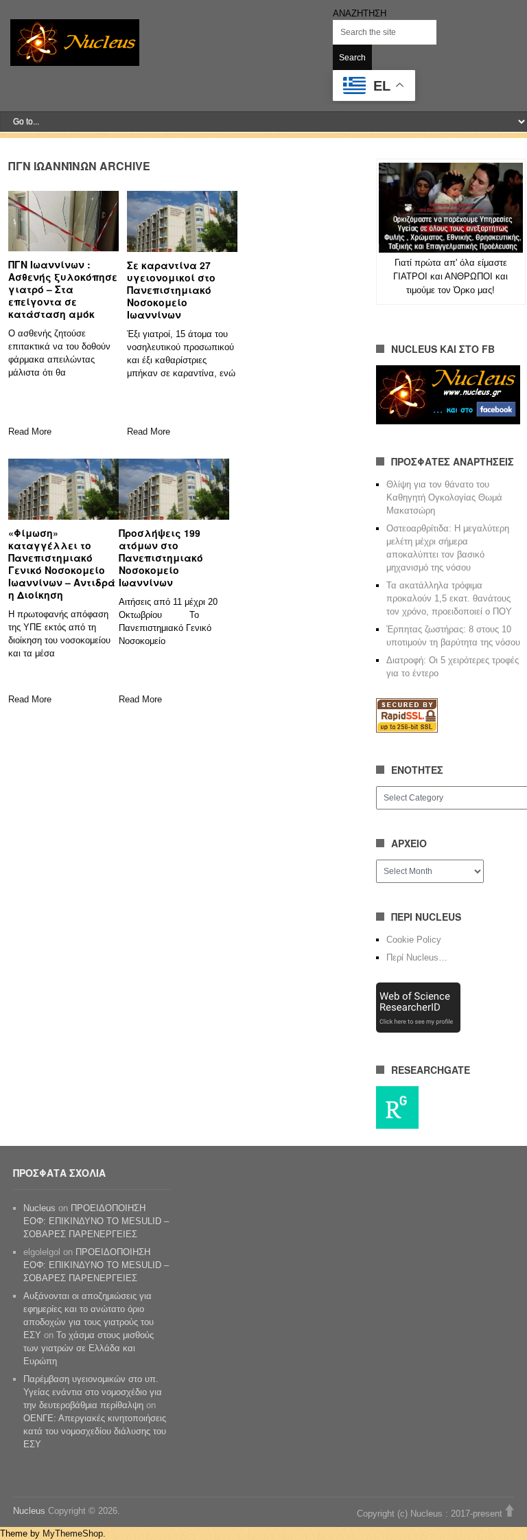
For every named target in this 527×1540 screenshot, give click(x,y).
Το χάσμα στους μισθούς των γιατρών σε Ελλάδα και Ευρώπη (88, 1348)
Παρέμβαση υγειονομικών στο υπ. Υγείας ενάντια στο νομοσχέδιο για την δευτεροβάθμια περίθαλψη (92, 1392)
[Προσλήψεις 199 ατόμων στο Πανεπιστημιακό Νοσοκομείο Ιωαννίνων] (174, 489)
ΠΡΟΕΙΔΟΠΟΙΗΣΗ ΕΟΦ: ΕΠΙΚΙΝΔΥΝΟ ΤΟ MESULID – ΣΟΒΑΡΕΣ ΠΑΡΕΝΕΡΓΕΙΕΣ (96, 1221)
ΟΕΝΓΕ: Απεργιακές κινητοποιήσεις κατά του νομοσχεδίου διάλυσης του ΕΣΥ (94, 1431)
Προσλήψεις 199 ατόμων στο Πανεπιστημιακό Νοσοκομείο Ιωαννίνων (161, 557)
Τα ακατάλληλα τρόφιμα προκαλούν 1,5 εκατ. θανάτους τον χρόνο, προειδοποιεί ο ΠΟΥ (449, 598)
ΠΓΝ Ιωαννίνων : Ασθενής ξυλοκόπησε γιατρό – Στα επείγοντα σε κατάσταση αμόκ (62, 289)
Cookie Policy (413, 939)
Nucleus (39, 1208)
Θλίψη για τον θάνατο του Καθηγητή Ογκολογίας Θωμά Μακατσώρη (444, 497)
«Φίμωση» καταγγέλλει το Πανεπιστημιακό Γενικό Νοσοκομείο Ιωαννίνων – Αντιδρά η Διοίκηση (61, 563)
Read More (29, 431)
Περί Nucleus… (416, 957)
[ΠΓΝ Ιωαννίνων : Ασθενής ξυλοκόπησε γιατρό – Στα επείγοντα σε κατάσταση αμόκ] (63, 221)
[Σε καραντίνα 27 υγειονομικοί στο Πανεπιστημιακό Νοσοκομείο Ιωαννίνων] (182, 221)
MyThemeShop (73, 1533)
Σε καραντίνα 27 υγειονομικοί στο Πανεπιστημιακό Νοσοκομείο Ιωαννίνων (171, 289)
